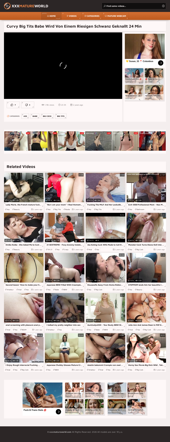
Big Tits (60, 116)
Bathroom (140, 209)
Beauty (17, 209)
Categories (93, 16)
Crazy (66, 249)
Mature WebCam (116, 16)
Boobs (67, 209)
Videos (72, 16)
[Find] (163, 6)
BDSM (24, 330)
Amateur (10, 290)
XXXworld (30, 6)
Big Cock (47, 116)
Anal (90, 249)
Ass (25, 116)
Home (53, 16)
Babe (35, 116)
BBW (65, 290)
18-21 (50, 249)
